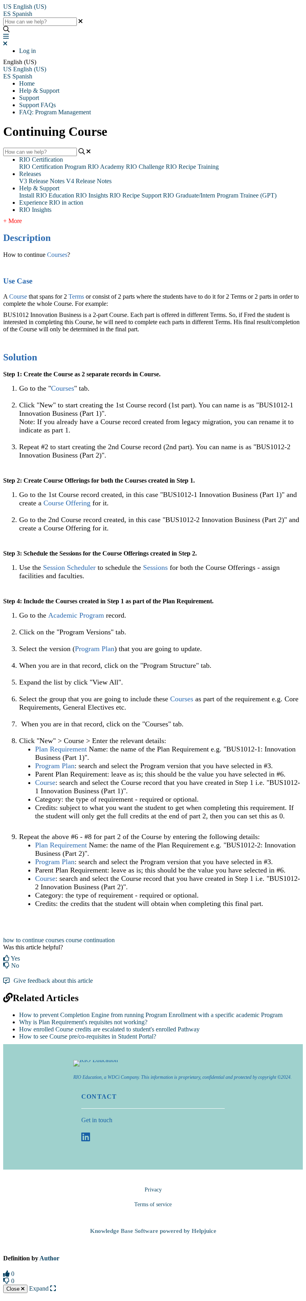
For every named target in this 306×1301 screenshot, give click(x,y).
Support (29, 97)
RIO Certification (41, 159)
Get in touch (96, 1120)
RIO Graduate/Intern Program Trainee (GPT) (220, 195)
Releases (30, 173)
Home (27, 83)
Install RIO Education (46, 195)
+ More (12, 220)
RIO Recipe (125, 195)
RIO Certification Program (52, 166)
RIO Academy (106, 166)
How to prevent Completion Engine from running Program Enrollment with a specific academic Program (150, 1014)
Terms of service (153, 1204)
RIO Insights (92, 195)
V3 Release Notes (42, 181)
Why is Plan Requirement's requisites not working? (83, 1022)
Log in (27, 50)
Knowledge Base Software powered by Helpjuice (153, 1231)
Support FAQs (37, 105)
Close (13, 1289)
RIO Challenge (145, 166)
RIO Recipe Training (192, 166)
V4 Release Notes (89, 181)
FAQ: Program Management (55, 112)
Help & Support (39, 90)
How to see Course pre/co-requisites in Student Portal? (87, 1036)
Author (49, 1258)
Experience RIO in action (51, 202)
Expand (39, 1288)
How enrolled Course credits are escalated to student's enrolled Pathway (109, 1029)
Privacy (153, 1190)
